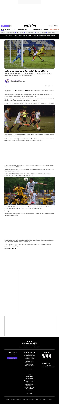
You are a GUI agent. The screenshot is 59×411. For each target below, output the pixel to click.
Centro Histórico (51, 32)
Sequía (2, 32)
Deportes (46, 29)
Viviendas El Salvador (41, 32)
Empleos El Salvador (29, 32)
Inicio (2, 29)
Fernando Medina (16, 80)
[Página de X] (46, 355)
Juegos (21, 32)
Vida (30, 29)
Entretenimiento (37, 29)
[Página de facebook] (43, 355)
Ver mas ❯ (29, 369)
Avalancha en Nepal (10, 32)
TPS (17, 32)
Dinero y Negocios (47, 399)
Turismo (14, 29)
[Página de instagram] (49, 355)
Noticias (7, 29)
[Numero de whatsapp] (43, 358)
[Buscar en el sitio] (10, 26)
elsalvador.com (51, 35)
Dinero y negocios (22, 29)
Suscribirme (12, 358)
